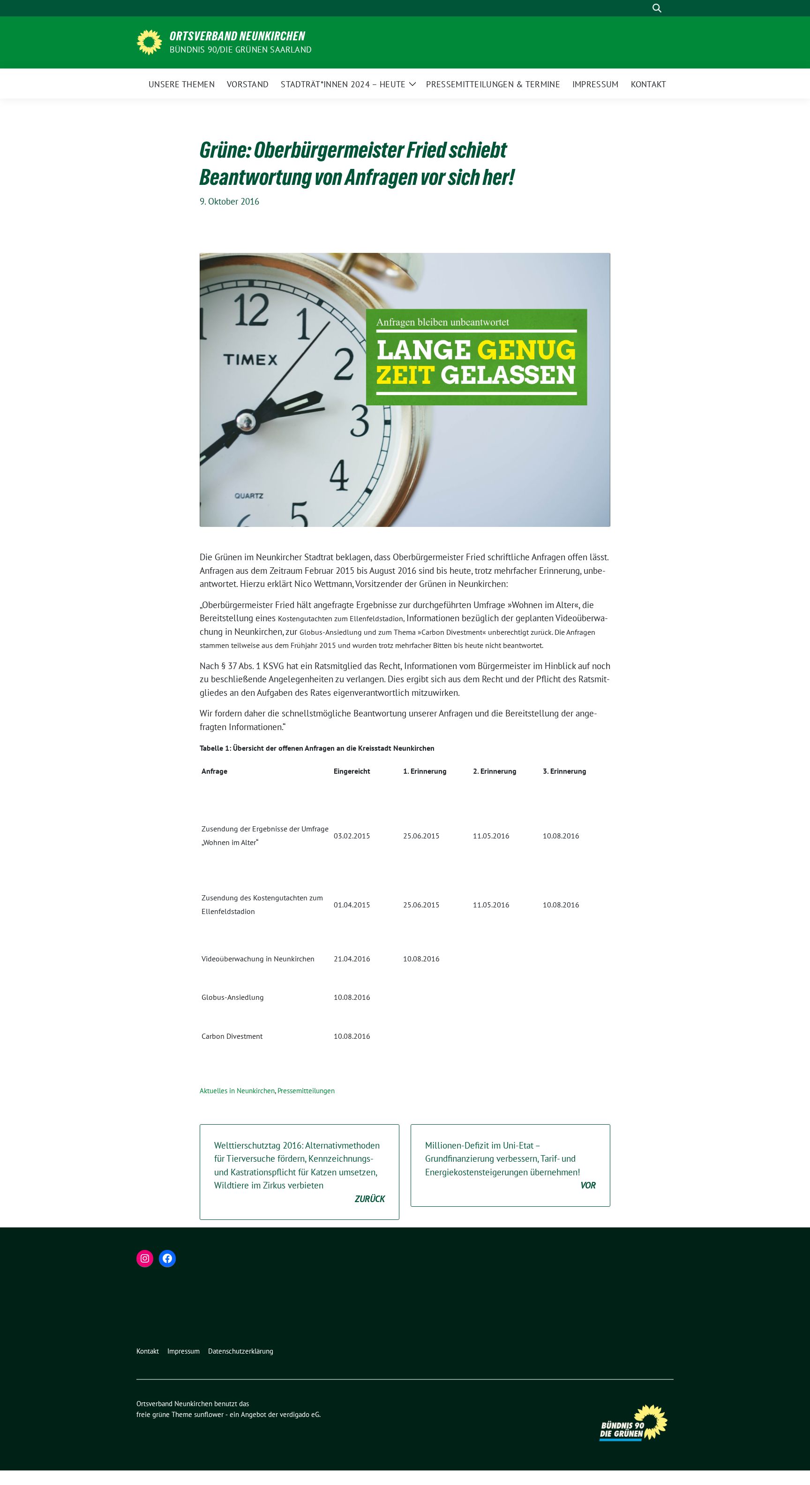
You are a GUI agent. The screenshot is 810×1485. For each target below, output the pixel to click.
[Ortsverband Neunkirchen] (149, 41)
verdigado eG (299, 1414)
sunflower (209, 1414)
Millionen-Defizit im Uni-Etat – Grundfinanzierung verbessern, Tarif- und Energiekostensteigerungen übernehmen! (510, 1165)
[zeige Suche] (657, 8)
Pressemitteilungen (306, 1090)
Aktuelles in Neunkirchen (237, 1090)
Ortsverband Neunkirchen (237, 36)
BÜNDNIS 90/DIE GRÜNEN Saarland (241, 49)
